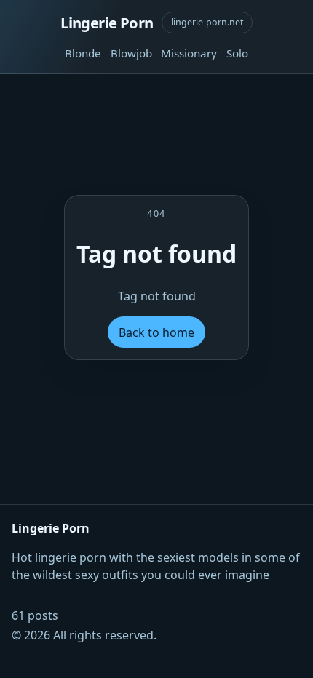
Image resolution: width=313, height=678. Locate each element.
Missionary (189, 53)
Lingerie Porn (106, 22)
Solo (237, 53)
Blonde (83, 53)
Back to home (156, 332)
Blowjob (131, 53)
